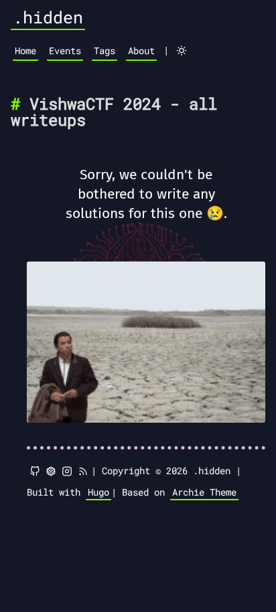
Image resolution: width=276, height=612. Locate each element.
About (141, 50)
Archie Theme (204, 492)
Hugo (98, 492)
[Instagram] (67, 471)
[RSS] (83, 471)
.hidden (48, 17)
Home (25, 50)
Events (65, 50)
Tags (104, 50)
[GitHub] (35, 471)
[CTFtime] (51, 471)
